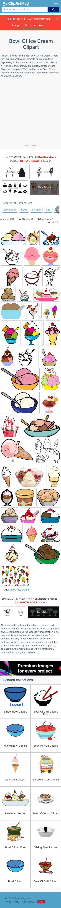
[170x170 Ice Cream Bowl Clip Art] (49, 358)
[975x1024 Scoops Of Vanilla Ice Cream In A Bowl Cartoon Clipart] (9, 517)
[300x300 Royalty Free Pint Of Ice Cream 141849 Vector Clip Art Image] (25, 499)
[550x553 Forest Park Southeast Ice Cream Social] (11, 257)
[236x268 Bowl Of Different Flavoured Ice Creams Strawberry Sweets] (8, 296)
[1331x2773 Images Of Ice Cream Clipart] (54, 477)
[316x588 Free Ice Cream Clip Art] (52, 334)
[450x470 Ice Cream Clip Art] (12, 555)
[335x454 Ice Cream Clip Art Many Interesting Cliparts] (50, 380)
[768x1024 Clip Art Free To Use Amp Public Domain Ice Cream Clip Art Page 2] (31, 535)
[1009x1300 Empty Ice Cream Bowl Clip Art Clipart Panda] (32, 334)
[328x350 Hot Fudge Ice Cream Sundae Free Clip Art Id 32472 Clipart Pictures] (50, 535)
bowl (24, 209)
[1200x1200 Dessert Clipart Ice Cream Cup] (51, 312)
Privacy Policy (12, 901)
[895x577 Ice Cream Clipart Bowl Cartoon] (40, 427)
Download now (34, 25)
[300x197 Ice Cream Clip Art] (42, 555)
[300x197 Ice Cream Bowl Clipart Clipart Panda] (20, 380)
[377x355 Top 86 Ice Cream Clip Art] (50, 517)
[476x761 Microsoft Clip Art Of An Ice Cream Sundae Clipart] (7, 499)
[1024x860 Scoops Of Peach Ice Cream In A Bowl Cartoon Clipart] (48, 498)
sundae (36, 209)
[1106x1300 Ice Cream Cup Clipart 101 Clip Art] (50, 404)
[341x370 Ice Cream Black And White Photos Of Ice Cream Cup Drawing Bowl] (47, 452)
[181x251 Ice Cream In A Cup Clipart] (10, 427)
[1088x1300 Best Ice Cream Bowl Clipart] (33, 278)
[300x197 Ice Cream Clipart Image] (19, 404)
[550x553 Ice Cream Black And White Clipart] (26, 358)
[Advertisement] (30, 112)
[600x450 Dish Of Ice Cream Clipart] (13, 239)
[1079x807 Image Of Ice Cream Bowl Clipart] (29, 477)
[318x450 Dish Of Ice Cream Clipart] (10, 334)
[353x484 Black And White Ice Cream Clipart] (52, 278)
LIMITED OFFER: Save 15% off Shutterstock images (29, 598)
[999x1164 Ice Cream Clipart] (51, 257)
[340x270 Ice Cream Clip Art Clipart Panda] (15, 577)
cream (25, 589)
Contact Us (28, 901)
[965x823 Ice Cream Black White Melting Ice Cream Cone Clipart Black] (17, 452)
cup (48, 209)
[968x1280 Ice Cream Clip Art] (32, 257)
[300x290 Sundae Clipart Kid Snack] (29, 517)
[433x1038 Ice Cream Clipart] (6, 477)
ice (18, 589)
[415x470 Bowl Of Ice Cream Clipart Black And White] (24, 296)
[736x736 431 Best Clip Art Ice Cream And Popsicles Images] (12, 278)
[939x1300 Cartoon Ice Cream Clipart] (33, 312)
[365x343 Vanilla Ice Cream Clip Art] (11, 535)
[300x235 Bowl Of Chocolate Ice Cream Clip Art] (13, 312)
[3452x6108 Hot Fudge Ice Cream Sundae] (7, 358)
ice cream (10, 209)
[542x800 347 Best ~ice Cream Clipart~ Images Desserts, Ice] (33, 239)
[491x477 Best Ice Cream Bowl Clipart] (50, 239)
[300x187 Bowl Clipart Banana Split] (46, 296)
